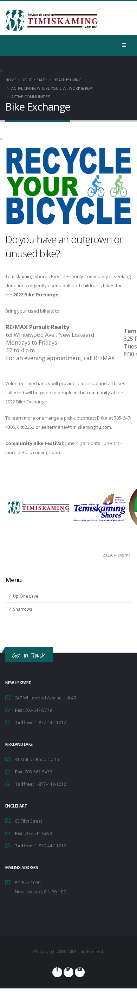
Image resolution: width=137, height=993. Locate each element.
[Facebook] (57, 972)
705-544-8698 (38, 833)
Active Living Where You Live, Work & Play (52, 88)
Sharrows (22, 609)
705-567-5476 (38, 771)
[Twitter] (68, 972)
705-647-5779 (38, 710)
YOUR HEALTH (34, 79)
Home (11, 79)
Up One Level (26, 596)
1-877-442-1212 (50, 722)
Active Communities (30, 96)
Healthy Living (67, 79)
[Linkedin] (80, 972)
